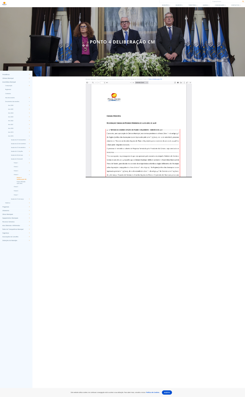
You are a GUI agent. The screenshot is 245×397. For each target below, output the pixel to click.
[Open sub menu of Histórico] (29, 203)
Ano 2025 (10, 109)
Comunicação (219, 5)
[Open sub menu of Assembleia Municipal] (29, 82)
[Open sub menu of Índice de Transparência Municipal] (29, 229)
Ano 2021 (10, 124)
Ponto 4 (16, 174)
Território (192, 5)
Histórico (7, 203)
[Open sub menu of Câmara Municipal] (29, 78)
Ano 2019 (10, 132)
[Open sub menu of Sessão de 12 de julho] (29, 151)
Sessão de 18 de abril (17, 159)
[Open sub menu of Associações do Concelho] (29, 236)
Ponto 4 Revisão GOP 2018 (21, 182)
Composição (8, 85)
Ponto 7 (16, 195)
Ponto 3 (16, 171)
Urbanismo (5, 210)
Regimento (8, 89)
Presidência (5, 74)
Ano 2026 (10, 105)
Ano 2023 (10, 117)
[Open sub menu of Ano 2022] (29, 120)
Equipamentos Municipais (10, 218)
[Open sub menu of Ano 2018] (29, 136)
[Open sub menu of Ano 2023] (29, 117)
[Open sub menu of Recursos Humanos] (29, 222)
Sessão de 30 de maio (17, 155)
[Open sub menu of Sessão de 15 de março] (29, 199)
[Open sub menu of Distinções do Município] (29, 240)
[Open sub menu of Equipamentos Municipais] (29, 218)
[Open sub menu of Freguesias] (29, 207)
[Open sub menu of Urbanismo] (29, 210)
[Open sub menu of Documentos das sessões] (29, 101)
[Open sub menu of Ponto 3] (29, 171)
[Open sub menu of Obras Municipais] (29, 214)
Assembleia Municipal (9, 82)
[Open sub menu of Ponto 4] (29, 174)
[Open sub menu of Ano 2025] (29, 109)
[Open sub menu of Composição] (29, 85)
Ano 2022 (10, 120)
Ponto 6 (16, 191)
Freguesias (5, 207)
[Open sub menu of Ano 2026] (29, 105)
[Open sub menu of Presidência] (29, 74)
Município (165, 5)
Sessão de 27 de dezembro (18, 140)
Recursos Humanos (8, 222)
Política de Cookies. (153, 392)
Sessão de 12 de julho (17, 151)
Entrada (88, 79)
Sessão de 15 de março (17, 199)
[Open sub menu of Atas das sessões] (29, 97)
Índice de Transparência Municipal (12, 229)
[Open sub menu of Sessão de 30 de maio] (29, 155)
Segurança (5, 233)
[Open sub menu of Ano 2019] (29, 132)
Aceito (167, 392)
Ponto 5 (16, 186)
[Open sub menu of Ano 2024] (29, 113)
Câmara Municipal (7, 78)
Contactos (235, 5)
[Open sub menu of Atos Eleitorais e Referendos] (29, 225)
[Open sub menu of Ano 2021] (29, 124)
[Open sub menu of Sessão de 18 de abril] (29, 159)
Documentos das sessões (12, 101)
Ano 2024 (10, 113)
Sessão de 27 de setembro (18, 147)
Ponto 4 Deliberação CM (21, 178)
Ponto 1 (16, 163)
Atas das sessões (10, 97)
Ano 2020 (10, 128)
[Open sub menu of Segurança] (29, 233)
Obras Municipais (7, 214)
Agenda (205, 5)
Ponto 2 (16, 166)
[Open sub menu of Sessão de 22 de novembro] (29, 143)
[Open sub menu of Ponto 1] (29, 163)
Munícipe (179, 5)
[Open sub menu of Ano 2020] (29, 128)
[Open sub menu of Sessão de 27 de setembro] (29, 147)
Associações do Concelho (10, 237)
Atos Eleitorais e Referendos (11, 225)
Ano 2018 (10, 136)
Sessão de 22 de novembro (18, 143)
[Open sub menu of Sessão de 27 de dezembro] (29, 140)
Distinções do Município (9, 240)
